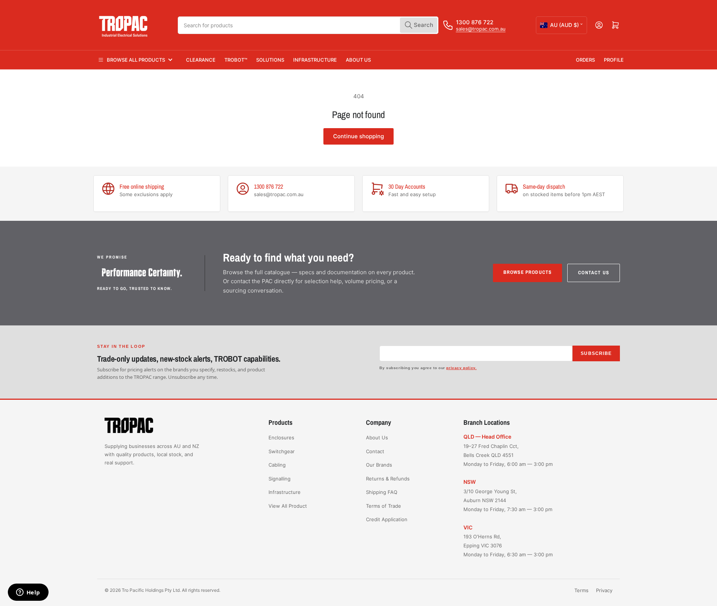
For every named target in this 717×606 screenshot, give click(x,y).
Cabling (277, 465)
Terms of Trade (383, 506)
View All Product (288, 506)
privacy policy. (461, 368)
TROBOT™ (235, 60)
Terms (581, 590)
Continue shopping (358, 136)
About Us (358, 60)
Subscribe (596, 353)
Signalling (280, 479)
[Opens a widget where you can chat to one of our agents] (28, 593)
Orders (585, 60)
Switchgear (282, 451)
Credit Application (386, 519)
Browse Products (527, 272)
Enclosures (281, 437)
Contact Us (593, 272)
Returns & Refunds (388, 479)
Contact (375, 451)
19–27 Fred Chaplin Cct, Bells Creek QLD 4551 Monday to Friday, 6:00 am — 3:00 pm (508, 455)
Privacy (604, 590)
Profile (614, 60)
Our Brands (379, 465)
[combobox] (308, 25)
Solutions (270, 60)
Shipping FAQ (381, 492)
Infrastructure (315, 60)
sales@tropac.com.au (481, 29)
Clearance (200, 60)
